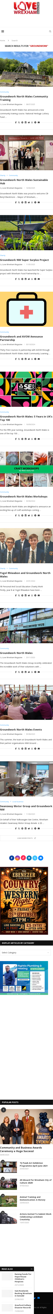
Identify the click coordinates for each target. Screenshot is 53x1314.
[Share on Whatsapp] (32, 122)
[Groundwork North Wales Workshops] (26, 469)
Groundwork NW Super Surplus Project (24, 260)
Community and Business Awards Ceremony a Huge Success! (21, 1149)
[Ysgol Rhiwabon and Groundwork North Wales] (26, 545)
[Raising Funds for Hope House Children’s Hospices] (7, 1276)
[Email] (38, 1297)
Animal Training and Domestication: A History (32, 1198)
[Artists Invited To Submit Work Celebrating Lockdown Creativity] (8, 1218)
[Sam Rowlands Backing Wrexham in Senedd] (7, 1293)
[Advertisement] (27, 21)
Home (2, 40)
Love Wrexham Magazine (12, 104)
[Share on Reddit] (29, 122)
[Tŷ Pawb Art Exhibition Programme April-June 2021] (8, 1167)
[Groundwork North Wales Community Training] (26, 69)
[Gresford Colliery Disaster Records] (7, 1307)
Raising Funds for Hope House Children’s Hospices (23, 1278)
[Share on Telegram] (35, 122)
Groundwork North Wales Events (21, 729)
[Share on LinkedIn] (25, 122)
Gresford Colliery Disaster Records (23, 1306)
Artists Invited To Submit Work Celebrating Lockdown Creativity (35, 1217)
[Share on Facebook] (16, 122)
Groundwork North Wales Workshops (23, 496)
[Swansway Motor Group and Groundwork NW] (26, 778)
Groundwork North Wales (16, 653)
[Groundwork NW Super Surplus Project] (26, 232)
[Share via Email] (39, 122)
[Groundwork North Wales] (26, 625)
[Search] (50, 31)
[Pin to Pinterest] (22, 122)
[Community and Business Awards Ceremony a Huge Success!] (26, 1126)
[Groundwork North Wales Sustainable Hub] (26, 152)
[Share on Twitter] (19, 122)
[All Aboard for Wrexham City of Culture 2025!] (8, 1184)
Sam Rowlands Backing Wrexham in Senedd (23, 1293)
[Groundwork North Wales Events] (26, 702)
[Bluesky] (34, 1297)
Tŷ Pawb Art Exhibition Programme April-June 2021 (34, 1164)
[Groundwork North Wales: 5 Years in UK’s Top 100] (26, 389)
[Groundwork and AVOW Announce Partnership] (26, 309)
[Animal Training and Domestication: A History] (8, 1201)
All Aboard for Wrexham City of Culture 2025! (36, 1181)
